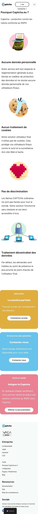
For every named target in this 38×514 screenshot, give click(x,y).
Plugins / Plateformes (9, 472)
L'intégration (6, 468)
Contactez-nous (19, 360)
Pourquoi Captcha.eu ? (10, 465)
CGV (3, 455)
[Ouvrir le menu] (34, 4)
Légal (4, 449)
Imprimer (5, 452)
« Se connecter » (22, 5)
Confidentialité (7, 446)
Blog (3, 475)
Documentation (7, 486)
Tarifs (4, 462)
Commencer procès (19, 318)
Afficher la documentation (19, 410)
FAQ (3, 489)
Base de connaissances (10, 492)
